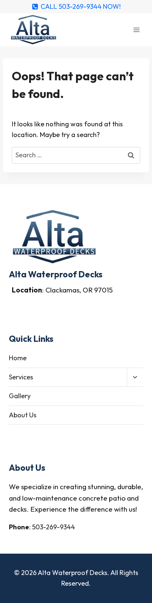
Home (18, 358)
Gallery (20, 396)
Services (21, 377)
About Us (23, 415)
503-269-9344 (53, 527)
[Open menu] (136, 29)
